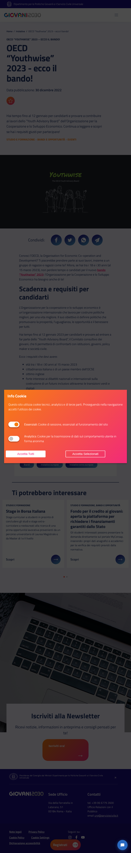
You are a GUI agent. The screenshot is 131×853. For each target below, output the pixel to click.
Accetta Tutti (25, 454)
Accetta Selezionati (85, 454)
